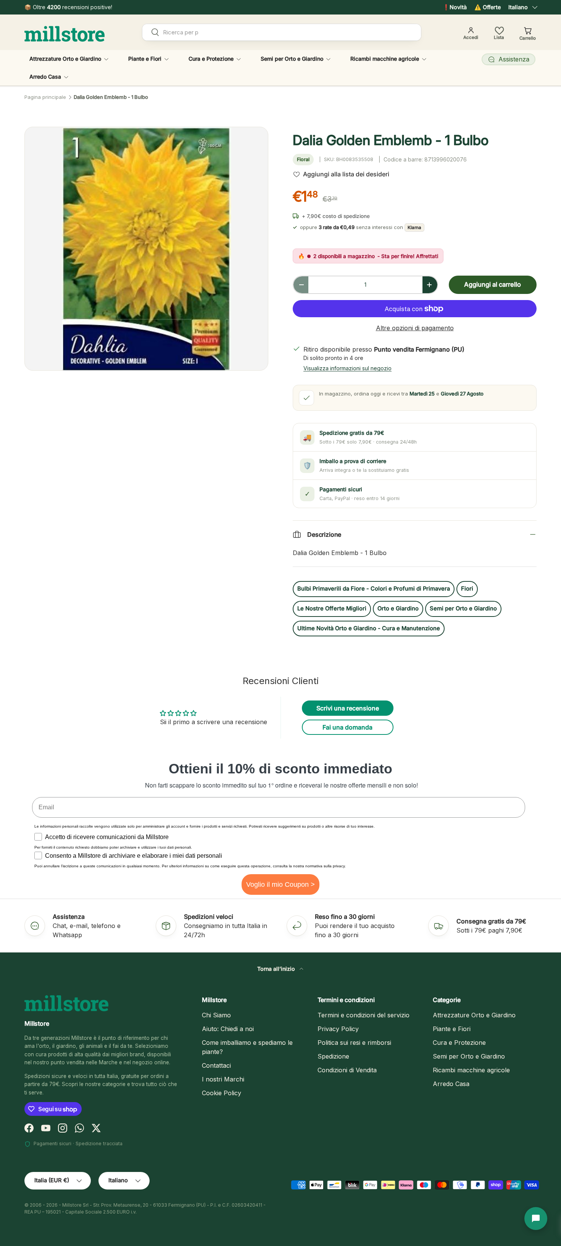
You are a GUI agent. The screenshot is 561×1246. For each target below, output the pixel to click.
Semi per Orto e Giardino (292, 58)
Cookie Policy (221, 1093)
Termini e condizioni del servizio (363, 1015)
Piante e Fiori (144, 58)
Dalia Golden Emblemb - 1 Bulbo (111, 97)
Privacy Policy (338, 1029)
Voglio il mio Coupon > (280, 884)
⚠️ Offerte (487, 7)
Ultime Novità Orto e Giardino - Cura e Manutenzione (368, 628)
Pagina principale (45, 97)
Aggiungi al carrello (492, 284)
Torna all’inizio (277, 968)
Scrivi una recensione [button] (347, 708)
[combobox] (281, 32)
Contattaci (216, 1065)
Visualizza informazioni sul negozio (347, 368)
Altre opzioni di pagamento (415, 328)
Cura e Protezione (211, 58)
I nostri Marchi (223, 1079)
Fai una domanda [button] (347, 727)
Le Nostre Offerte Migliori (331, 608)
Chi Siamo (216, 1015)
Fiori (467, 588)
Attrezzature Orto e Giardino (65, 58)
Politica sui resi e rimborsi (354, 1042)
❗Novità (455, 7)
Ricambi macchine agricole (384, 58)
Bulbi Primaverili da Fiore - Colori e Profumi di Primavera (373, 588)
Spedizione (333, 1056)
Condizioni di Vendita (347, 1070)
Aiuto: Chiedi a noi (228, 1029)
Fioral (303, 159)
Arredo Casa (45, 76)
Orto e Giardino (398, 608)
